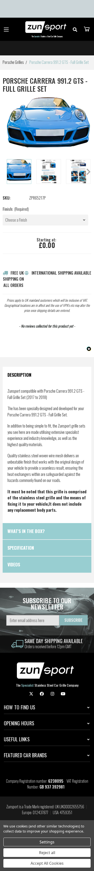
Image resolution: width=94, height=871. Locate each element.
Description (19, 375)
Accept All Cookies (47, 863)
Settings (47, 842)
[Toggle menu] (6, 29)
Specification (20, 548)
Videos (13, 564)
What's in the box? (26, 531)
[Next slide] (88, 171)
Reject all (47, 852)
